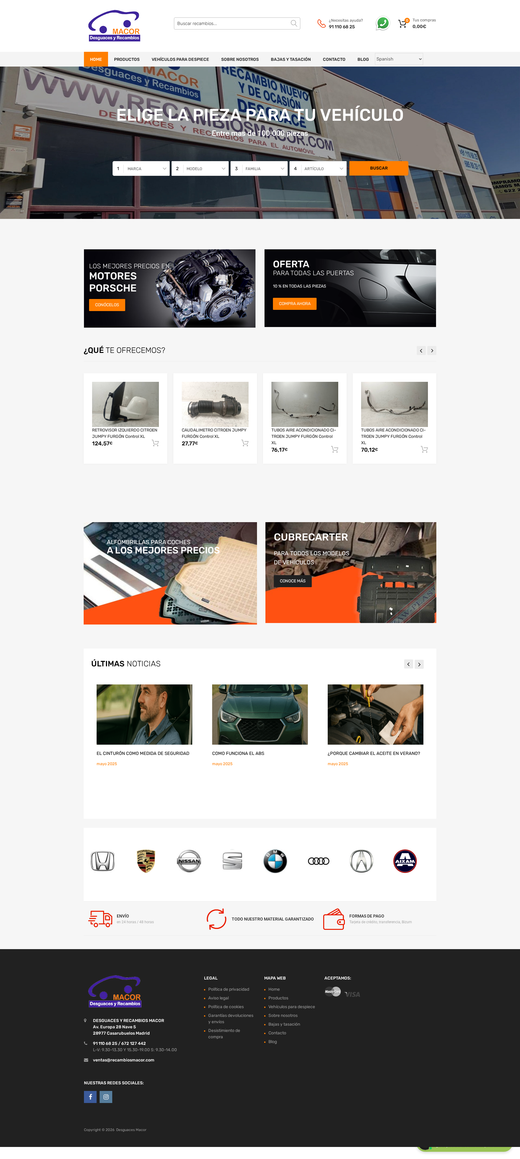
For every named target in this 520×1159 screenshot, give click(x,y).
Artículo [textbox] (314, 169)
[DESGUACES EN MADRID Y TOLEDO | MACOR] (109, 26)
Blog (363, 59)
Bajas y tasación (291, 59)
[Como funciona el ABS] (260, 714)
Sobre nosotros (240, 59)
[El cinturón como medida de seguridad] (144, 714)
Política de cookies (226, 1006)
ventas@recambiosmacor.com (123, 1060)
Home (96, 59)
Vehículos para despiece (180, 59)
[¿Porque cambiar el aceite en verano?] (375, 714)
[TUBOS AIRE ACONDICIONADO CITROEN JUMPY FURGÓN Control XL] (304, 404)
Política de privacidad (228, 989)
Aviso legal (218, 998)
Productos (127, 59)
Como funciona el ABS (238, 753)
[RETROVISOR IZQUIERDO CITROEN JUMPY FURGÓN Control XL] (125, 404)
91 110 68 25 (342, 27)
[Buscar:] (237, 23)
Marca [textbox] (134, 169)
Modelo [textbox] (194, 169)
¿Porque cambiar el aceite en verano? (374, 753)
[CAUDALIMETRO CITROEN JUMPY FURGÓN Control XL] (215, 404)
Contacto (334, 59)
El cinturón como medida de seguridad (143, 753)
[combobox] (141, 168)
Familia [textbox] (253, 169)
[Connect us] (90, 1097)
